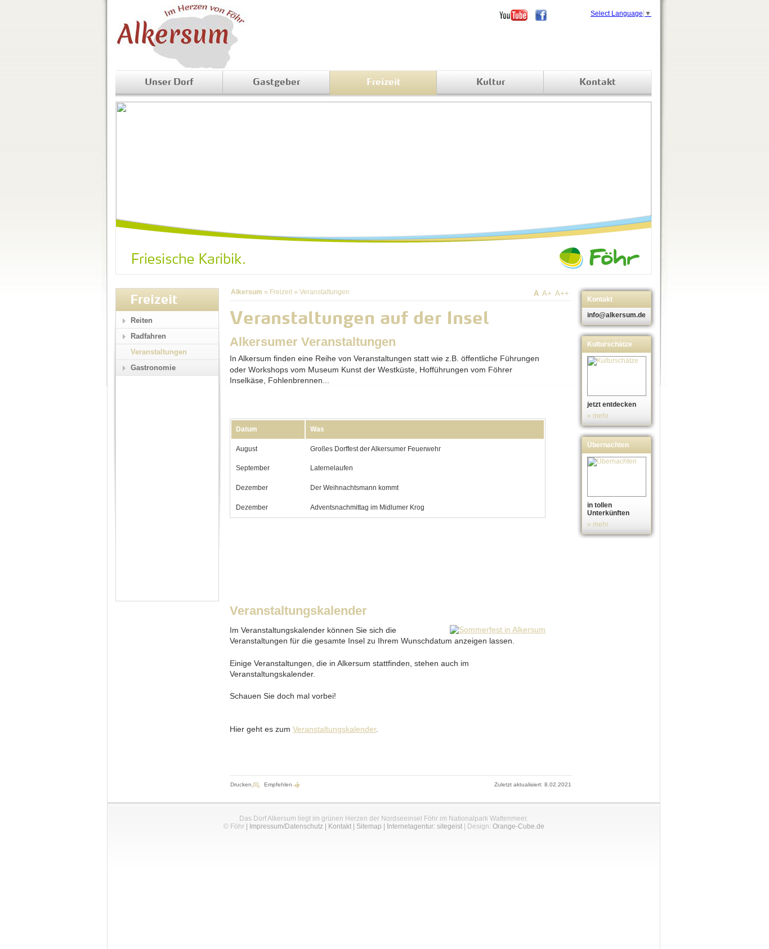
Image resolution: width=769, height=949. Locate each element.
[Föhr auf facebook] (545, 15)
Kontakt (597, 82)
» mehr (598, 416)
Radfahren (148, 336)
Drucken (241, 784)
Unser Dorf (169, 82)
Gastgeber (276, 82)
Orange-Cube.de (518, 826)
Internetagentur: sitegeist (424, 826)
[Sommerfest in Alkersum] (498, 629)
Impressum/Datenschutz (286, 826)
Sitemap (369, 826)
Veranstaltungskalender (334, 729)
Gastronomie (153, 367)
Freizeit (383, 82)
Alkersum (246, 292)
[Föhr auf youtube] (517, 15)
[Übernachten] (618, 477)
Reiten (142, 320)
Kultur (490, 82)
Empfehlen (278, 784)
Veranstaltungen (324, 292)
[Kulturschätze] (618, 376)
